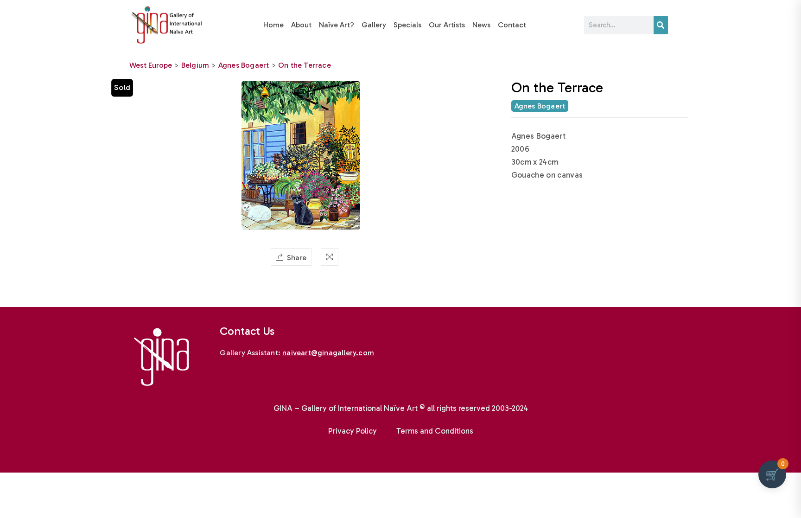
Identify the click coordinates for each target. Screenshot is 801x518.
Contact (512, 24)
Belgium (195, 65)
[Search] (661, 25)
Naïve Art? (336, 24)
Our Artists (447, 24)
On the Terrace (304, 65)
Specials (407, 24)
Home (273, 24)
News (481, 24)
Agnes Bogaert (243, 65)
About (301, 24)
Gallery (374, 24)
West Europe (150, 65)
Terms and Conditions (434, 430)
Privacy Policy (352, 430)
